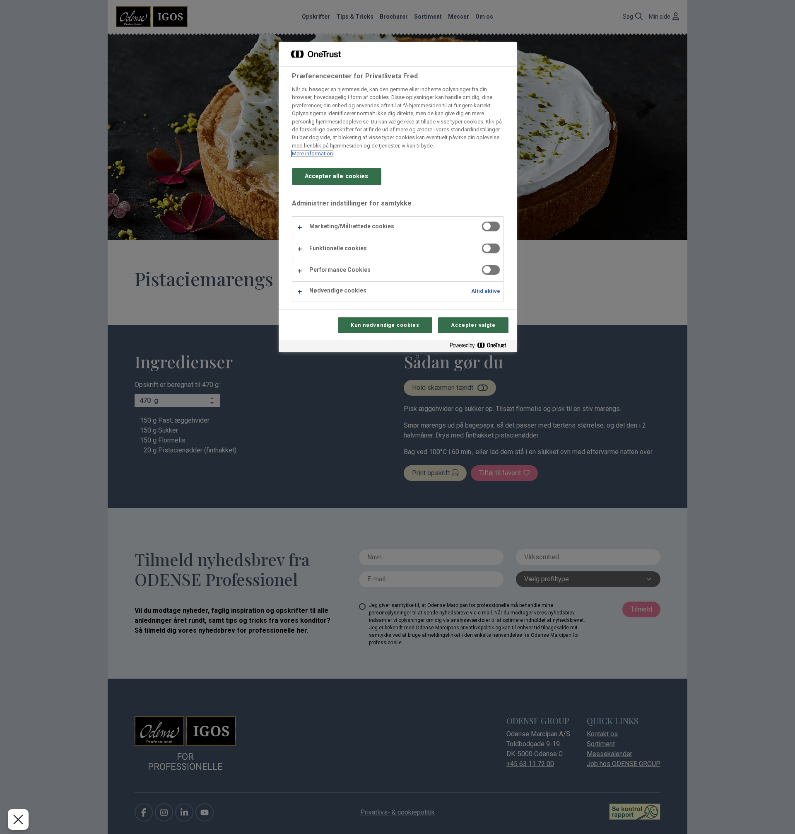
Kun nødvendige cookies (385, 325)
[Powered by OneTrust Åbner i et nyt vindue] (481, 347)
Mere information (312, 153)
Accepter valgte (473, 325)
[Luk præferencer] (18, 819)
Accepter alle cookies (337, 176)
